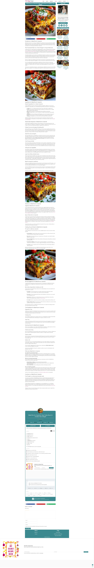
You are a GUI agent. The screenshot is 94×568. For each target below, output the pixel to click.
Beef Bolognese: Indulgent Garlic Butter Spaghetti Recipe (65, 68)
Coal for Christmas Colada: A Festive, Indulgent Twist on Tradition (60, 66)
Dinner (56, 1)
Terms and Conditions (58, 535)
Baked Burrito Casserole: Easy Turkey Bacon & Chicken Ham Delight (40, 4)
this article (39, 248)
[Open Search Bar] (68, 1)
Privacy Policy (58, 532)
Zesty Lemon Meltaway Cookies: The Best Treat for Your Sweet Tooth (60, 48)
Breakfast (51, 1)
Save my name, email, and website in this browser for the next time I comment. (36, 526)
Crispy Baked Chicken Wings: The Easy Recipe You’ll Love (59, 37)
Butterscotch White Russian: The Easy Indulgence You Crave (60, 58)
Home (43, 1)
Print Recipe (34, 425)
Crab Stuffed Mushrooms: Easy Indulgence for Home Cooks (65, 48)
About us (60, 1)
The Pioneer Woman (42, 298)
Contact (64, 1)
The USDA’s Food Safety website (43, 372)
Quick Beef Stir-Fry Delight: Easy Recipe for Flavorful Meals (66, 58)
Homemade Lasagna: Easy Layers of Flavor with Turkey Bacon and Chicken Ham (66, 37)
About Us (36, 532)
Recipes (47, 1)
